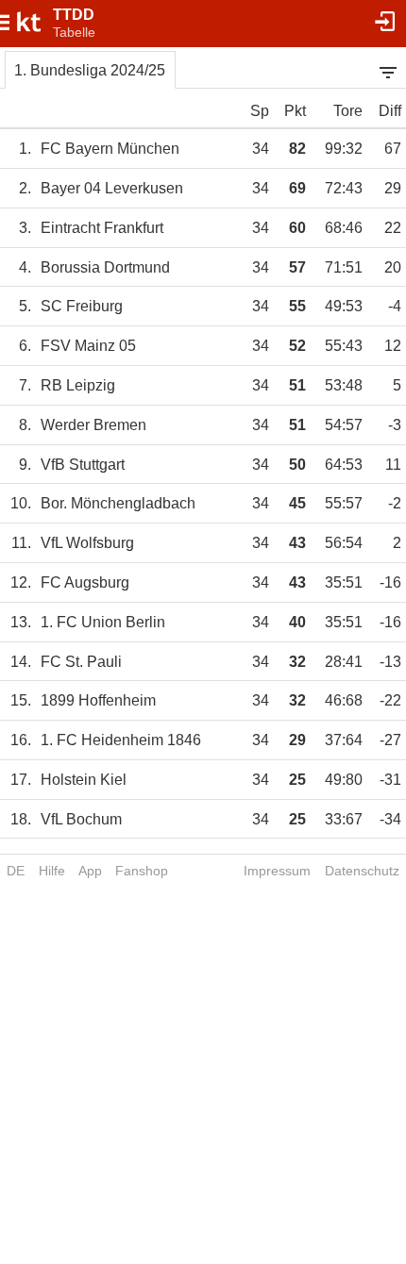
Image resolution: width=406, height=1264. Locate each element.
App (90, 870)
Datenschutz (362, 870)
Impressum (277, 870)
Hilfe (52, 870)
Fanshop (141, 870)
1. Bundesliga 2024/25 (89, 70)
